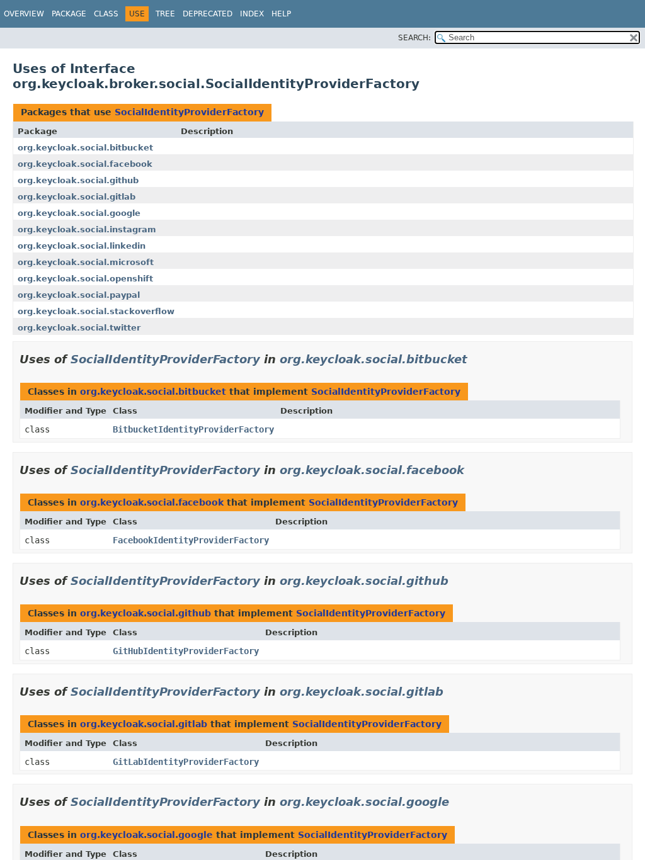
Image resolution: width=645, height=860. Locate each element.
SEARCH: (414, 37)
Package (69, 13)
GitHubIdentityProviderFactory (186, 651)
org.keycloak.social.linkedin (82, 246)
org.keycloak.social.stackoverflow (96, 311)
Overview (24, 13)
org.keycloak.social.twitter (79, 327)
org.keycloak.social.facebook (85, 164)
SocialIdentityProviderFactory (189, 112)
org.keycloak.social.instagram (87, 229)
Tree (165, 13)
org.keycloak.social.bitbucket (85, 147)
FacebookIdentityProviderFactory (191, 540)
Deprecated (207, 13)
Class (106, 13)
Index (252, 13)
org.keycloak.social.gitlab (76, 196)
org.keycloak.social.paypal (79, 295)
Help (281, 13)
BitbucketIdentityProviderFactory (193, 429)
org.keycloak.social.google (79, 213)
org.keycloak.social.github (78, 180)
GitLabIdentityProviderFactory (186, 762)
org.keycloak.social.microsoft (86, 262)
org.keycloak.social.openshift (85, 278)
